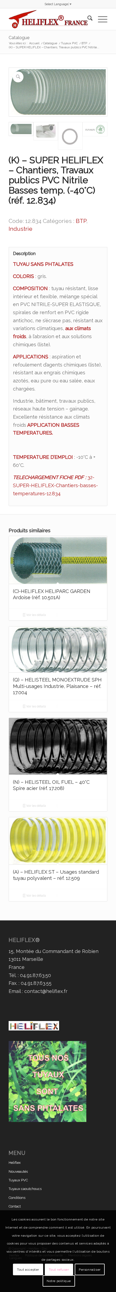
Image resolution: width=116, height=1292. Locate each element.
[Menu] (100, 19)
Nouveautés (18, 1171)
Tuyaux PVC (18, 1180)
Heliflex (15, 1163)
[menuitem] (87, 19)
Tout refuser (59, 1269)
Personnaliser (90, 1269)
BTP (81, 221)
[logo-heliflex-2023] (48, 19)
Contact (15, 1206)
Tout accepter (28, 1269)
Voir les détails (35, 615)
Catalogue (19, 37)
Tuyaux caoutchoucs (25, 1189)
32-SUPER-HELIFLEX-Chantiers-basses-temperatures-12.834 (55, 485)
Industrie (20, 228)
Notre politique (59, 1281)
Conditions (17, 1198)
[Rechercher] (87, 19)
